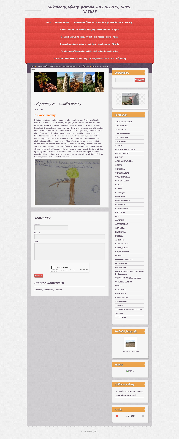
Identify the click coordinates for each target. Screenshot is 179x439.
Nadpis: (37, 233)
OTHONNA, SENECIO (123, 282)
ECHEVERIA (120, 204)
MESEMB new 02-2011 (124, 260)
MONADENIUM (121, 264)
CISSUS (118, 165)
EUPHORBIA (120, 212)
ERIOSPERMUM (121, 208)
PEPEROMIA (120, 290)
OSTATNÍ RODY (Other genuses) (128, 278)
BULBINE (119, 157)
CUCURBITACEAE (122, 177)
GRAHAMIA (119, 228)
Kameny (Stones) (122, 248)
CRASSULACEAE (122, 173)
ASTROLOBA (120, 141)
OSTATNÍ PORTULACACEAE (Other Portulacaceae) (129, 272)
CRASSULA (120, 169)
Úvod (32, 66)
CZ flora (118, 189)
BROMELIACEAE (122, 153)
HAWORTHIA (120, 232)
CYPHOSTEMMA (122, 181)
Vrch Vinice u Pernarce (130, 351)
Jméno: (37, 224)
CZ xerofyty (119, 193)
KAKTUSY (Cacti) (122, 244)
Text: (36, 242)
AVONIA (118, 145)
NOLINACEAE (120, 267)
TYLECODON (120, 317)
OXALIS (118, 286)
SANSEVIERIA (121, 302)
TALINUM (119, 313)
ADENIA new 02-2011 (123, 122)
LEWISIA (119, 256)
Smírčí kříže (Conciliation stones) (128, 309)
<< (116, 416)
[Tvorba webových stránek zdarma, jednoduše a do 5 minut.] (97, 432)
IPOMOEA (119, 236)
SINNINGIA (119, 305)
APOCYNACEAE (121, 138)
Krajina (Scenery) (122, 252)
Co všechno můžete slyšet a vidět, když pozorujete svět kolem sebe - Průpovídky (63, 66)
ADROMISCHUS (121, 126)
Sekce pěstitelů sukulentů (125, 395)
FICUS (117, 216)
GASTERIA (119, 220)
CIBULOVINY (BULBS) (124, 161)
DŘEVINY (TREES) (122, 201)
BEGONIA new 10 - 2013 (125, 149)
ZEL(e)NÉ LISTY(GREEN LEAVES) (129, 391)
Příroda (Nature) (121, 298)
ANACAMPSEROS (122, 134)
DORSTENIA (120, 197)
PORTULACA (120, 294)
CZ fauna (119, 185)
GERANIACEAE (121, 224)
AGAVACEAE (120, 130)
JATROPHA (119, 240)
